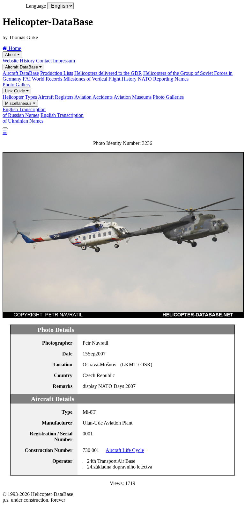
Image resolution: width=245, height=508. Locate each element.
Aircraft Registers (55, 97)
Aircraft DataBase (22, 67)
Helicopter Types (20, 97)
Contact (44, 60)
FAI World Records (42, 79)
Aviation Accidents (93, 97)
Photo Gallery (17, 84)
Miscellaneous (19, 103)
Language (36, 6)
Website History (19, 60)
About (11, 54)
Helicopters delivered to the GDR (108, 73)
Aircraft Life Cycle (125, 450)
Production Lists (56, 73)
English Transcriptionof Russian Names (24, 112)
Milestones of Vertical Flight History (100, 79)
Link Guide (15, 91)
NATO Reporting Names (163, 79)
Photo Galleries (168, 97)
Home (14, 48)
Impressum (64, 60)
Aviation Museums (133, 97)
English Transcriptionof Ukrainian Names (43, 118)
